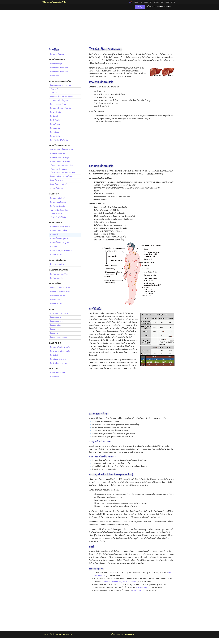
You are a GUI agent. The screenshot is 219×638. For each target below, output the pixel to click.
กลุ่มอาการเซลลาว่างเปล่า (60, 288)
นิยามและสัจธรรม (57, 54)
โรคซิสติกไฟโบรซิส (57, 206)
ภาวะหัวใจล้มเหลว (57, 188)
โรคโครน (54, 247)
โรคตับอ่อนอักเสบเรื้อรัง (59, 231)
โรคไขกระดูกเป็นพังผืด (59, 274)
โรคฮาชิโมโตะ (56, 304)
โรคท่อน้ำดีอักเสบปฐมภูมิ (60, 243)
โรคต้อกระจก (55, 329)
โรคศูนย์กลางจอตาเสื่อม (59, 337)
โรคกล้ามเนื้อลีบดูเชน (59, 100)
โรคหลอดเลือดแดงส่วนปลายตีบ (63, 173)
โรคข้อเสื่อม (54, 76)
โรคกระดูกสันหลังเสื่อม (59, 72)
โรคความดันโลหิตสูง (58, 154)
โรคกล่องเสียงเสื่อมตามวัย (60, 347)
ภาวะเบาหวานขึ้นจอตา (59, 313)
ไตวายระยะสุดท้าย (57, 264)
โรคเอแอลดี (54, 377)
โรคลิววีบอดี (55, 120)
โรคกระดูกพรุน (56, 64)
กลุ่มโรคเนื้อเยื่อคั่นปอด (59, 210)
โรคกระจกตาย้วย (56, 321)
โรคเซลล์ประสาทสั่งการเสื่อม (61, 85)
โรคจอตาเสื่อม (55, 325)
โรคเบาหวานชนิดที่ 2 (58, 296)
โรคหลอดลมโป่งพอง (58, 202)
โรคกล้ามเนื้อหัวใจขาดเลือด (62, 165)
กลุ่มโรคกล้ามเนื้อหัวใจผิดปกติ (61, 150)
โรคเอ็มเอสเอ (55, 128)
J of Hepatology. (141, 587)
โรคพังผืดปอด (56, 214)
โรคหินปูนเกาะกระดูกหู (59, 363)
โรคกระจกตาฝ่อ (56, 317)
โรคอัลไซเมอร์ (55, 124)
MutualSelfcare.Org (65, 634)
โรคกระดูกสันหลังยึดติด (59, 68)
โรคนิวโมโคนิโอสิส (58, 217)
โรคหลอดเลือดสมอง (59, 169)
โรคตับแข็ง (54, 235)
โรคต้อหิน (54, 333)
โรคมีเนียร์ (54, 355)
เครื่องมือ (150, 7)
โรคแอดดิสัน (55, 300)
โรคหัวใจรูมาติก (56, 180)
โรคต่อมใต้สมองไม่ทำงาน (60, 292)
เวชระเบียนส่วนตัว (164, 7)
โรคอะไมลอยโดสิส (57, 373)
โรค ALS (54, 89)
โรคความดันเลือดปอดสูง (59, 158)
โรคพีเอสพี (54, 116)
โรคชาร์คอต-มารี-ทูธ (58, 104)
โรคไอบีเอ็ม (54, 132)
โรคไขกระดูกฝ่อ (56, 278)
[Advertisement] (109, 29)
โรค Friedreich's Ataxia (59, 140)
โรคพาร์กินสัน (55, 112)
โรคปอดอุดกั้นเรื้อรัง (57, 198)
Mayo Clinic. (137, 590)
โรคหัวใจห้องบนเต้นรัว (59, 184)
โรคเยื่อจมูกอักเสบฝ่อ (58, 359)
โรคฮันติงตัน (55, 136)
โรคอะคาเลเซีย (56, 255)
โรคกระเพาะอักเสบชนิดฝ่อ (60, 227)
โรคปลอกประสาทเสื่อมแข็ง (60, 108)
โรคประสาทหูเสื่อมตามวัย (60, 351)
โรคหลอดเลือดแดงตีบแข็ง (60, 162)
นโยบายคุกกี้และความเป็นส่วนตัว (122, 634)
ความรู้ (139, 7)
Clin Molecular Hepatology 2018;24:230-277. (119, 582)
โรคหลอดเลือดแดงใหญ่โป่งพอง (62, 176)
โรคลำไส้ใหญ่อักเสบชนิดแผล (61, 251)
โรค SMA (55, 93)
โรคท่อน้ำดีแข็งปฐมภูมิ (59, 239)
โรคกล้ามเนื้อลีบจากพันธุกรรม (62, 97)
